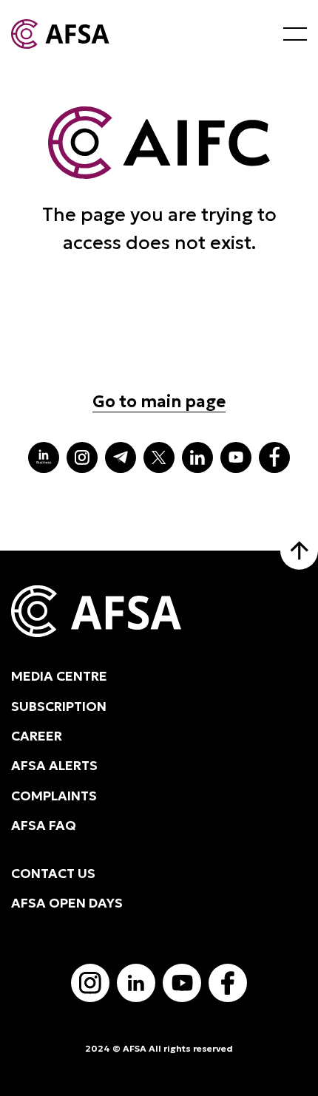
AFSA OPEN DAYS (67, 903)
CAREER (36, 736)
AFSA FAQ (43, 825)
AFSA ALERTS (54, 766)
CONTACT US (53, 873)
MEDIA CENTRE (59, 676)
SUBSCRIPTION (58, 706)
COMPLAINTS (54, 796)
